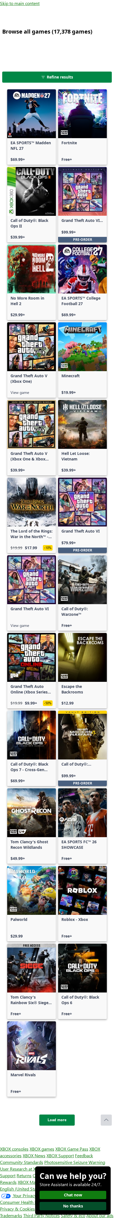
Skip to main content (20, 3)
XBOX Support (60, 1155)
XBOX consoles (14, 1149)
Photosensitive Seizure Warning (74, 1162)
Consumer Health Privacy (24, 1202)
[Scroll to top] (106, 1120)
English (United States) (21, 1189)
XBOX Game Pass (71, 1149)
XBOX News (34, 1155)
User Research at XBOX (22, 1169)
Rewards (8, 1182)
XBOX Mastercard (34, 1182)
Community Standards (21, 1162)
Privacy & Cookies (17, 1209)
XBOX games (42, 1149)
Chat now (73, 1194)
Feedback (84, 1155)
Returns (24, 1175)
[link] (31, 127)
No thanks (73, 1206)
